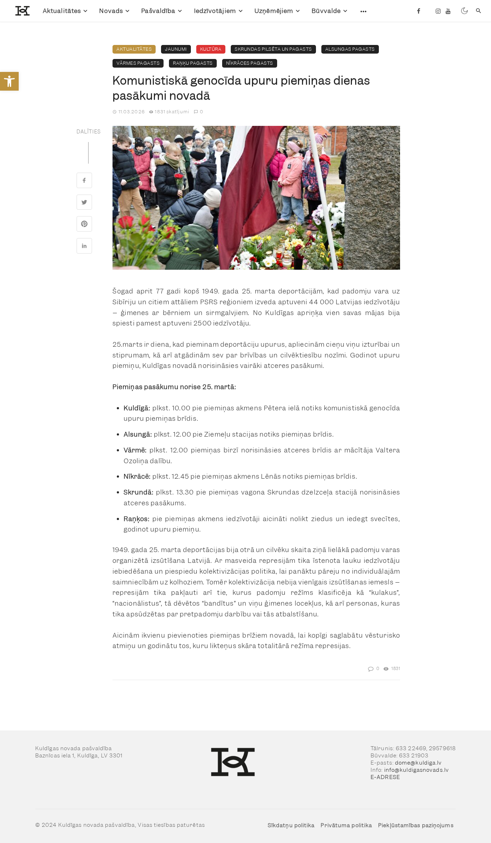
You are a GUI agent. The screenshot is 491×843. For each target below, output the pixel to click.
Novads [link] (111, 11)
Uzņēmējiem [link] (273, 11)
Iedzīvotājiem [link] (215, 11)
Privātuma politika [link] (346, 825)
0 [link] (201, 112)
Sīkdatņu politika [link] (291, 825)
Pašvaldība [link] (158, 11)
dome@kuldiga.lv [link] (418, 762)
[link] (9, 81)
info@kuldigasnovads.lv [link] (416, 770)
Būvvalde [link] (326, 11)
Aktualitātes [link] (62, 11)
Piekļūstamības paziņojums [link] (416, 825)
